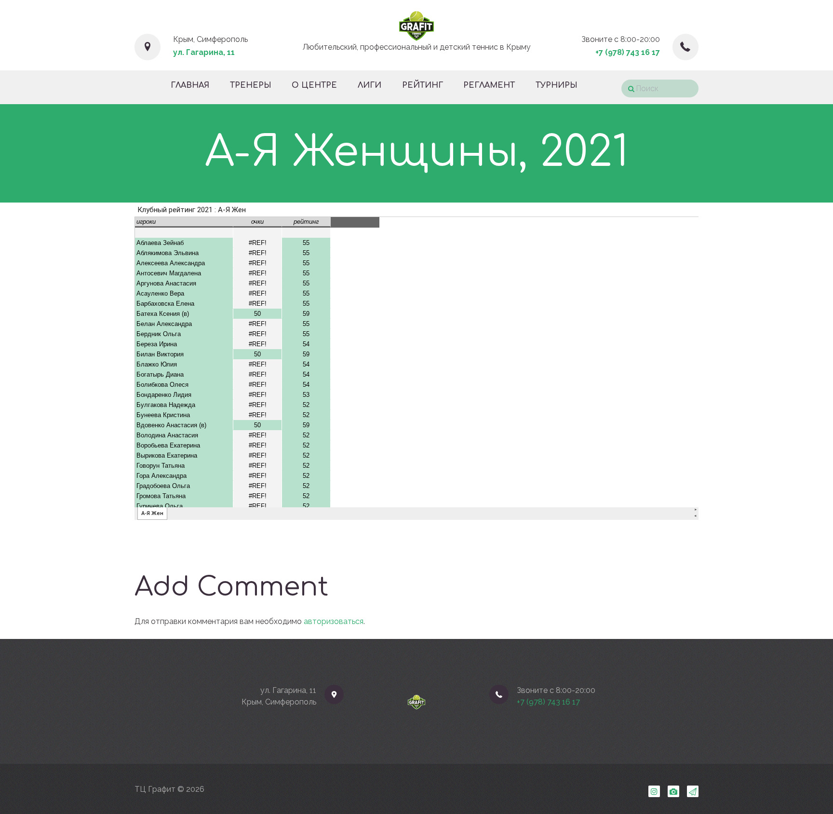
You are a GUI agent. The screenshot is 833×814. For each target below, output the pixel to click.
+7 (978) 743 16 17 (627, 52)
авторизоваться (333, 621)
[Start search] (627, 88)
